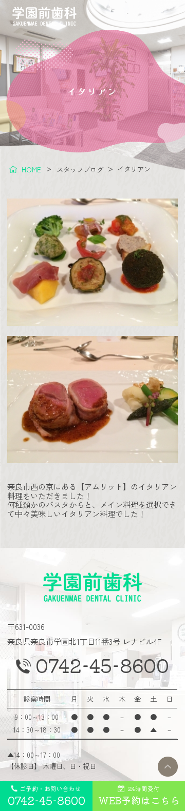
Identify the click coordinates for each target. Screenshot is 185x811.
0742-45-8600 (102, 665)
